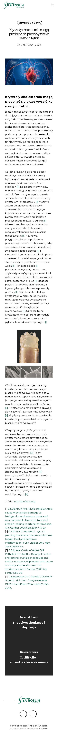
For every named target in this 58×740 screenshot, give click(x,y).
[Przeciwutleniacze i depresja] (29, 623)
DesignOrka (43, 729)
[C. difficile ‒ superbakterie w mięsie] (29, 658)
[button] (52, 5)
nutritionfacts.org (24, 501)
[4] (40, 471)
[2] (6, 407)
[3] (31, 452)
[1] (18, 186)
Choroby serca (29, 23)
